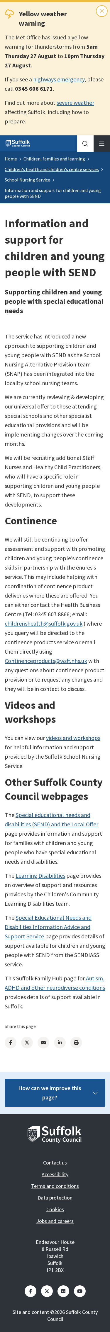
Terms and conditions (55, 1186)
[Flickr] (63, 1291)
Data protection (55, 1197)
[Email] (43, 1042)
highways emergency (58, 79)
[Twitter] (27, 1042)
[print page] (76, 1042)
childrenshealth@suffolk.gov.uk (43, 623)
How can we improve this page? (49, 1092)
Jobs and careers (55, 1221)
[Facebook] (10, 1042)
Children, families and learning (54, 159)
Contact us (55, 1162)
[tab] (85, 143)
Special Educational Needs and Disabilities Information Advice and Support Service (48, 927)
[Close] (102, 11)
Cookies (55, 1209)
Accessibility (55, 1174)
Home (11, 159)
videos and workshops (73, 737)
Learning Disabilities (40, 875)
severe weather (75, 102)
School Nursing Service (27, 180)
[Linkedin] (60, 1042)
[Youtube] (80, 1291)
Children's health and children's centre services (52, 169)
